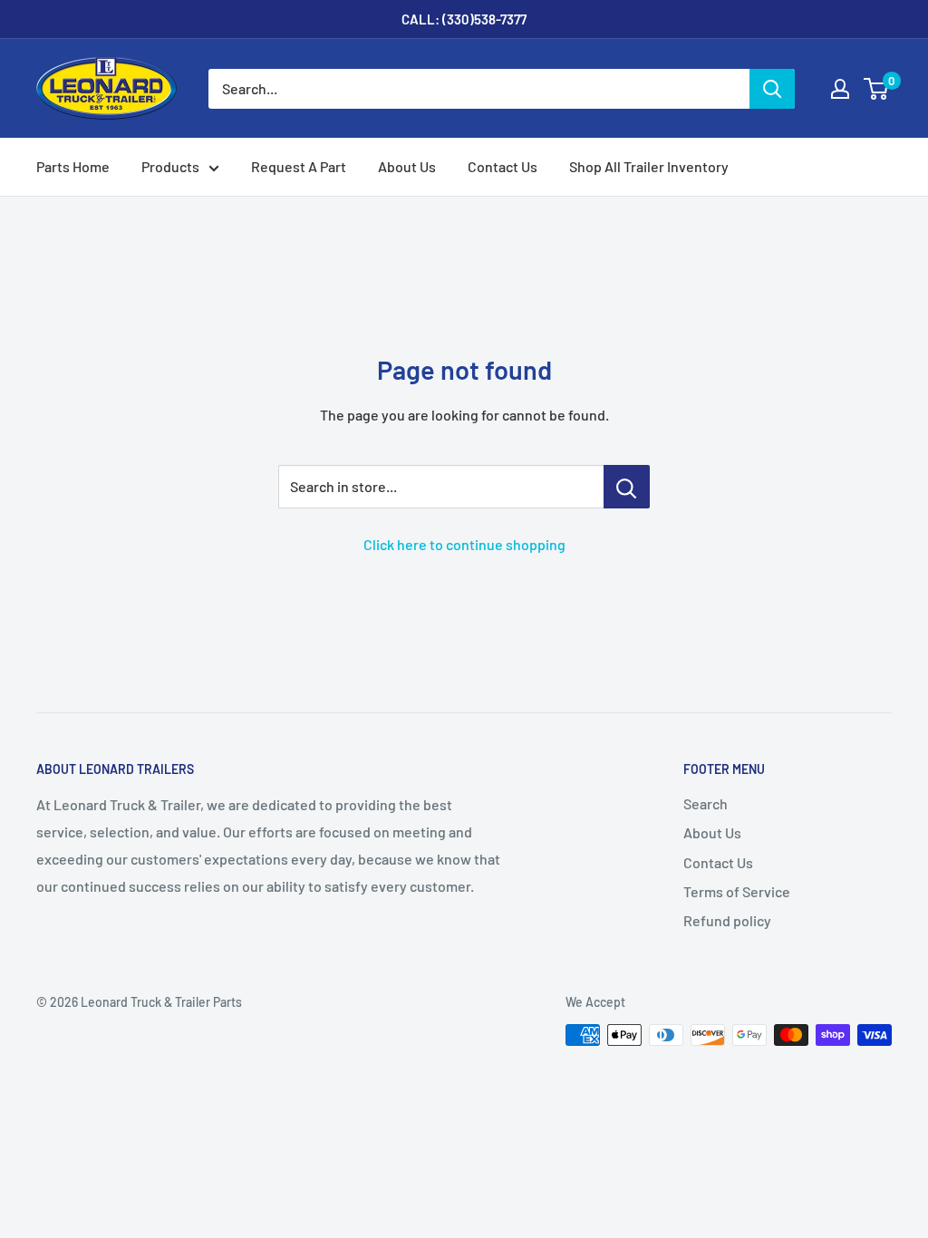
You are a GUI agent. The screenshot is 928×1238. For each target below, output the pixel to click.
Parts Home (73, 166)
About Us (407, 166)
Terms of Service (736, 891)
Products (170, 166)
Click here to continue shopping (464, 544)
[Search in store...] (627, 486)
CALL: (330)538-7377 (464, 19)
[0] (876, 89)
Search (705, 803)
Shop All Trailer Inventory (649, 166)
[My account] (840, 89)
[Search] (772, 89)
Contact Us (502, 166)
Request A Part (298, 166)
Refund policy (727, 920)
